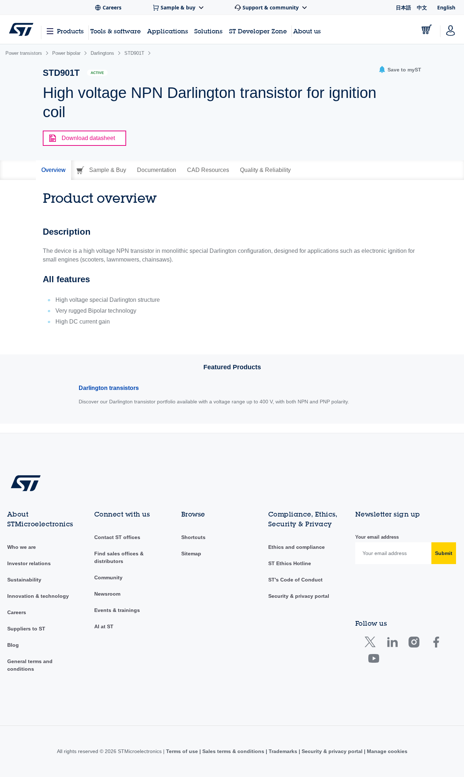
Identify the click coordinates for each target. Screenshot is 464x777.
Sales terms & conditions (233, 751)
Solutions (208, 31)
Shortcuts (193, 537)
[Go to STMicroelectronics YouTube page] (374, 660)
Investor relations (29, 563)
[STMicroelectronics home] (21, 29)
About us (307, 31)
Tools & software (115, 31)
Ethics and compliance (296, 547)
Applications (167, 31)
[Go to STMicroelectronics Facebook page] (436, 644)
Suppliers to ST (26, 629)
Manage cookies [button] (386, 751)
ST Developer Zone (258, 31)
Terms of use (182, 751)
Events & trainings (117, 610)
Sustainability (24, 580)
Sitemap (191, 553)
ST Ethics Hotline (289, 563)
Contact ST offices (117, 537)
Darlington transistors (109, 388)
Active (97, 73)
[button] (399, 70)
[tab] (53, 170)
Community (108, 577)
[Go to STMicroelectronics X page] (372, 644)
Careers (16, 612)
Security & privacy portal (298, 596)
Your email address (377, 537)
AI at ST (103, 626)
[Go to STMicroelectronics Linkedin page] (392, 644)
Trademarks (283, 751)
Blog (13, 645)
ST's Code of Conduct (295, 580)
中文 (422, 7)
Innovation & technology (38, 596)
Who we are (21, 547)
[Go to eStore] (427, 29)
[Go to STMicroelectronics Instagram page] (414, 644)
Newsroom (107, 594)
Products (70, 31)
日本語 (403, 7)
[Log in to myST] (451, 29)
